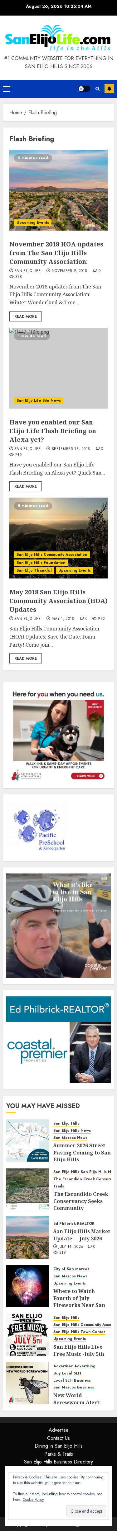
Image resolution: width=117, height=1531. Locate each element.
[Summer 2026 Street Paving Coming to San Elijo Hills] (27, 1140)
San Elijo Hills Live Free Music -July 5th (78, 1350)
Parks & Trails (58, 1454)
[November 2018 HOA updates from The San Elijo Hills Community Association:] (58, 190)
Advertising (84, 1366)
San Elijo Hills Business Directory (58, 1461)
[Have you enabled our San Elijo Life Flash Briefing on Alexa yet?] (58, 368)
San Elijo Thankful (34, 570)
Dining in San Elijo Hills (59, 1445)
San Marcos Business (73, 1387)
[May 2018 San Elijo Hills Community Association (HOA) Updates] (58, 538)
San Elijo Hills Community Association (52, 554)
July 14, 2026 (71, 1246)
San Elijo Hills (66, 1123)
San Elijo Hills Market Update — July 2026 (81, 1235)
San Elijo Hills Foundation (41, 562)
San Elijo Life (27, 271)
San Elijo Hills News (72, 1130)
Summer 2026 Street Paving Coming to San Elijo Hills (82, 1152)
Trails (58, 1186)
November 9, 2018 (69, 271)
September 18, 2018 (71, 449)
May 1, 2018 (63, 618)
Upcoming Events (33, 222)
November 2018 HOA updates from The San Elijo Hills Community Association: (56, 253)
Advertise (59, 1430)
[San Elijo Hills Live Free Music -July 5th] (27, 1334)
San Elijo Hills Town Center (79, 1332)
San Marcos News (70, 1137)
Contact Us (58, 1438)
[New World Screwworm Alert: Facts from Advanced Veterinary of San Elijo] (27, 1383)
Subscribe (109, 88)
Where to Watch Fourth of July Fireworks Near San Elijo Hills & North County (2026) (79, 1305)
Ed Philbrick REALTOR (74, 1223)
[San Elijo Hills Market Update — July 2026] (27, 1237)
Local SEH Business (72, 1380)
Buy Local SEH (67, 1373)
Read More (25, 316)
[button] (6, 88)
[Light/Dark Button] (84, 89)
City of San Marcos (71, 1269)
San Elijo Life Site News (39, 400)
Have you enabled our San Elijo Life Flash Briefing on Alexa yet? (52, 431)
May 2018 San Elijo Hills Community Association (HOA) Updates (58, 601)
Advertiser (63, 1366)
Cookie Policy (33, 1499)
